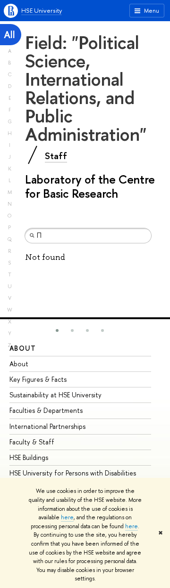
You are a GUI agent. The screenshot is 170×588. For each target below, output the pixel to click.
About (22, 348)
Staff (56, 156)
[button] (57, 330)
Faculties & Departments (46, 410)
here (67, 517)
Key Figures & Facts (38, 379)
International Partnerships (47, 426)
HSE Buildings (28, 457)
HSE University (41, 10)
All (9, 34)
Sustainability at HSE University (55, 394)
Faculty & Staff (31, 441)
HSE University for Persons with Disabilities (72, 472)
